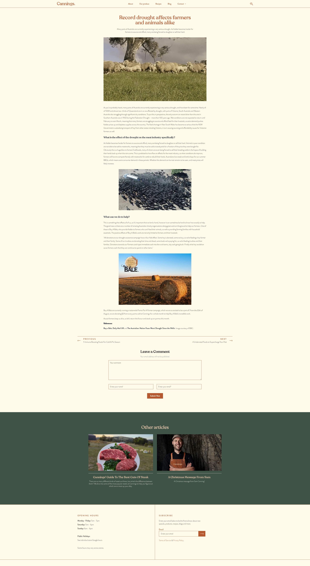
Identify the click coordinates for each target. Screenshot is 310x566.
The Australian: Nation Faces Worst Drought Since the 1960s (151, 328)
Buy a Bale (108, 328)
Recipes (158, 3)
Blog (169, 3)
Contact (181, 3)
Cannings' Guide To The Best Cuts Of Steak (120, 477)
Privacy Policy (178, 540)
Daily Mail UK (118, 328)
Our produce (144, 3)
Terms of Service (165, 540)
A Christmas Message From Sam (189, 477)
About (130, 3)
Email (161, 529)
